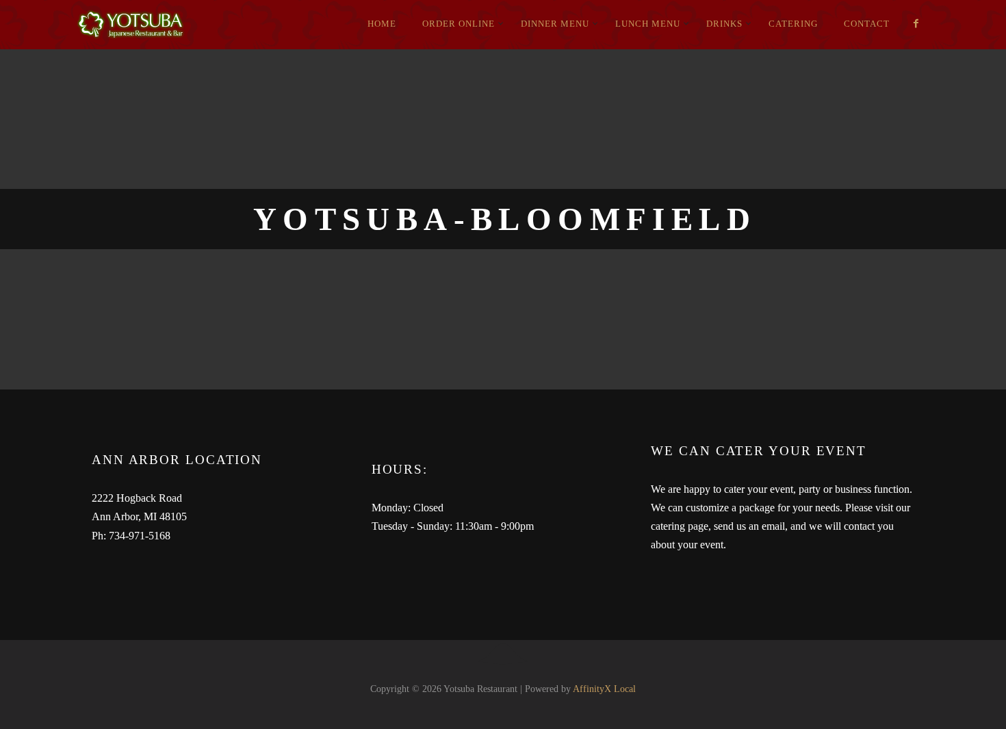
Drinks (724, 23)
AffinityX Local (604, 689)
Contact (867, 23)
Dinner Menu (555, 23)
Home (381, 23)
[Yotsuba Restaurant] (188, 24)
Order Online (458, 23)
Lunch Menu (647, 23)
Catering (793, 23)
